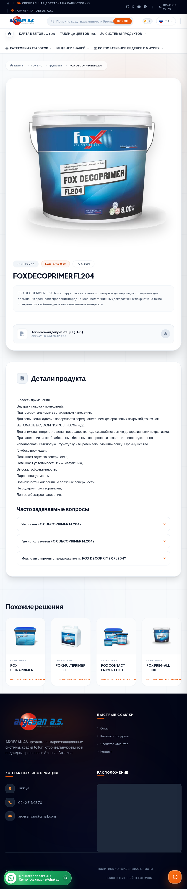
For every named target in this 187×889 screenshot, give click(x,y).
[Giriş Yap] (10, 3)
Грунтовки (55, 65)
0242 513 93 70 (170, 6)
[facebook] (145, 7)
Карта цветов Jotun (37, 33)
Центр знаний (73, 48)
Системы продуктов (123, 33)
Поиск (122, 21)
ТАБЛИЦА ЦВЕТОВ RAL (78, 33)
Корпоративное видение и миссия (129, 48)
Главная (19, 65)
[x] (133, 7)
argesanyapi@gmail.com (37, 816)
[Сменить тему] (148, 21)
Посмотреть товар (26, 679)
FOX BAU (36, 65)
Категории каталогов (29, 48)
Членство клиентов (114, 744)
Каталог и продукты (114, 736)
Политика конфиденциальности (125, 869)
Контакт (106, 751)
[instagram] (127, 7)
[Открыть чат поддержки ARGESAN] (175, 877)
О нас (104, 728)
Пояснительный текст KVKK (129, 878)
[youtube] (139, 7)
